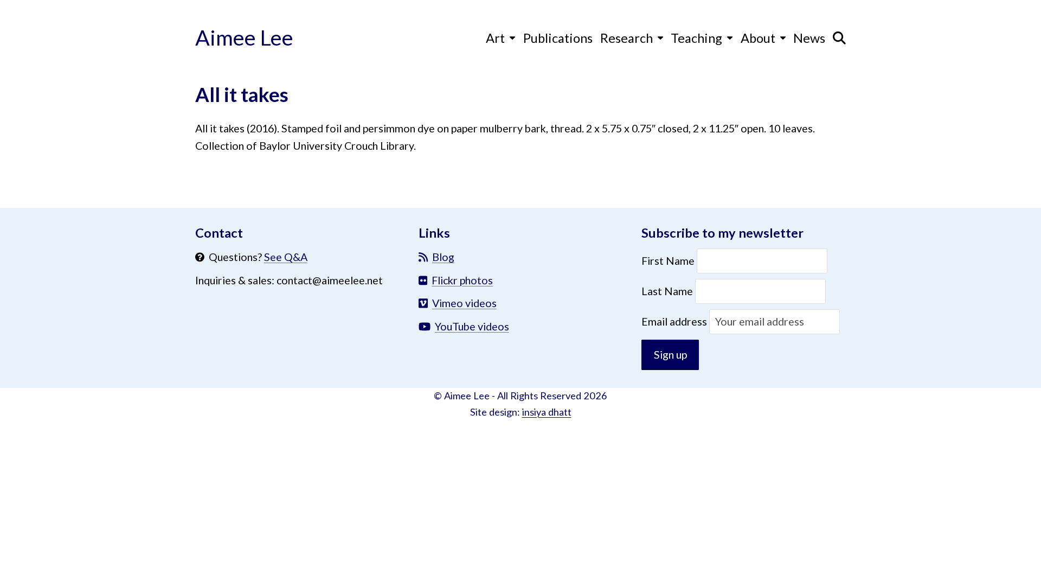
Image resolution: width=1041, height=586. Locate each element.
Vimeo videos (464, 303)
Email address (675, 321)
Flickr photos (462, 280)
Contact (219, 232)
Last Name (667, 291)
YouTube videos (472, 326)
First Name (669, 260)
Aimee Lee (244, 37)
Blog (443, 257)
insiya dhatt (546, 412)
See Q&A (285, 257)
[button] (839, 37)
